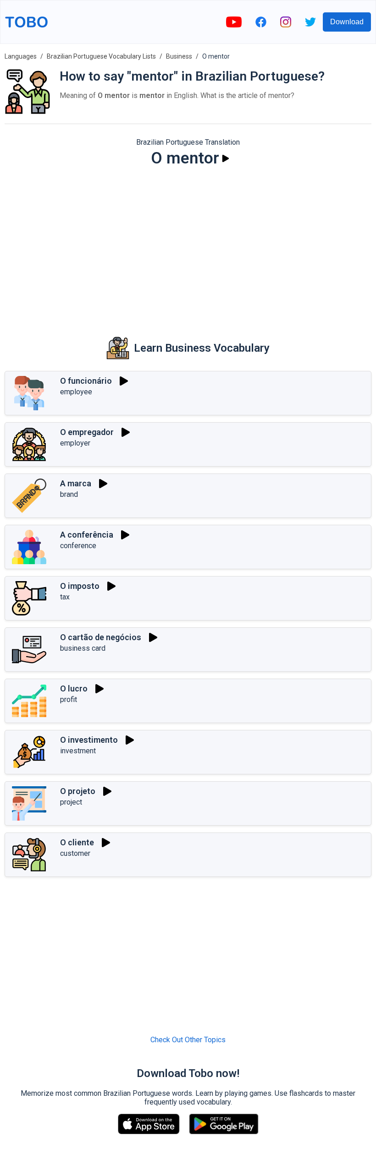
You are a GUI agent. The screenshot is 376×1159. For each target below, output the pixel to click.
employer (75, 443)
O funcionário (86, 381)
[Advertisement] (188, 245)
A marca (75, 483)
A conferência (86, 534)
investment (78, 750)
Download (347, 22)
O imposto (80, 586)
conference (78, 545)
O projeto (77, 791)
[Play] (225, 158)
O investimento (89, 740)
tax (65, 597)
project (71, 802)
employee (76, 391)
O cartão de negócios (100, 637)
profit (68, 699)
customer (75, 853)
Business (179, 56)
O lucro (74, 688)
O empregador (87, 432)
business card (82, 648)
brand (69, 494)
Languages (21, 56)
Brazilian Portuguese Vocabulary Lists (101, 56)
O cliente (77, 842)
